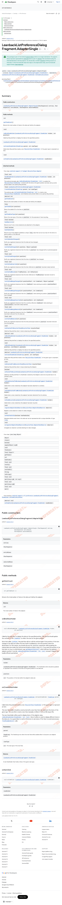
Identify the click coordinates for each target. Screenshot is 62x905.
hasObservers (9, 222)
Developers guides (26, 855)
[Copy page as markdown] (45, 49)
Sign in (58, 2)
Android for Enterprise (7, 832)
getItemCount (8, 122)
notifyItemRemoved (10, 319)
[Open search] (38, 2)
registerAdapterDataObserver (14, 408)
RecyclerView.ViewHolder (32, 149)
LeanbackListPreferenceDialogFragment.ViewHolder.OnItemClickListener (25, 74)
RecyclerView (26, 328)
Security (4, 834)
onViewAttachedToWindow (12, 381)
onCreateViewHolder (10, 146)
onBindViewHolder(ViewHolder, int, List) (31, 651)
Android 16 (5, 854)
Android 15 (5, 856)
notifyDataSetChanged (11, 239)
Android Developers (6, 13)
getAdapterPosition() (33, 649)
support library (30, 57)
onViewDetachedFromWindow (13, 390)
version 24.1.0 (10, 38)
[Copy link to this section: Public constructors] (22, 513)
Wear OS (44, 832)
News (3, 839)
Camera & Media (26, 837)
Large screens (45, 829)
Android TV (45, 839)
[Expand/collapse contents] (11, 18)
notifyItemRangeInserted (12, 300)
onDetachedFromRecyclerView (14, 364)
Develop (15, 13)
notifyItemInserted (11, 264)
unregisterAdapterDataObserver (14, 425)
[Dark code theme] (59, 526)
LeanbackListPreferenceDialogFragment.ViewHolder (30, 73)
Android (4, 829)
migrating (42, 60)
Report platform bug (47, 851)
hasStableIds (9, 230)
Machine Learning (26, 832)
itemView (17, 638)
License (9, 893)
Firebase (4, 882)
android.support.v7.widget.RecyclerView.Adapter (17, 80)
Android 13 (4, 861)
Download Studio (26, 860)
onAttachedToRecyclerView (13, 328)
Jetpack (39, 58)
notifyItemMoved (10, 272)
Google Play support (47, 856)
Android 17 (5, 851)
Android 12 (5, 864)
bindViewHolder (9, 177)
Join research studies (47, 859)
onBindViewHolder (9, 133)
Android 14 (5, 859)
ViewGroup (20, 146)
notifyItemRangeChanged (12, 281)
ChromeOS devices (47, 834)
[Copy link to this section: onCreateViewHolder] (19, 687)
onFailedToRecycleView (12, 372)
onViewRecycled (9, 400)
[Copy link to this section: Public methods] (18, 576)
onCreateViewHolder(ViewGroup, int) (25, 192)
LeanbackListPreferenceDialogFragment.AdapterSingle (21, 106)
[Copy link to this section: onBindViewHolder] (17, 619)
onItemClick (7, 159)
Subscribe (22, 897)
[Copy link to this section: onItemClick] (12, 770)
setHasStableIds (10, 415)
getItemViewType (10, 214)
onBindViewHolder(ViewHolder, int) (30, 181)
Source (4, 837)
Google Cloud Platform (8, 885)
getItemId (8, 206)
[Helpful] (56, 13)
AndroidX (26, 58)
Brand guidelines (17, 893)
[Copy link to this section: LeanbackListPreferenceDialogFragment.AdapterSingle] (44, 519)
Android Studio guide (27, 853)
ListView (14, 641)
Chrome (4, 879)
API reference (7, 8)
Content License (47, 811)
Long (6, 420)
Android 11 (4, 867)
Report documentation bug (49, 854)
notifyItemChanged (10, 247)
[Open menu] (2, 2)
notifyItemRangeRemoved (12, 309)
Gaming (24, 829)
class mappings (19, 64)
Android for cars (46, 837)
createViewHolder (10, 189)
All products (5, 887)
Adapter (11, 73)
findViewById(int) (8, 721)
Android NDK (25, 863)
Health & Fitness (26, 834)
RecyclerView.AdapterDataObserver (34, 408)
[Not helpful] (59, 13)
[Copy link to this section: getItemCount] (14, 581)
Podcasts (4, 844)
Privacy (24, 839)
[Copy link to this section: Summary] (12, 96)
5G (23, 842)
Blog (3, 842)
